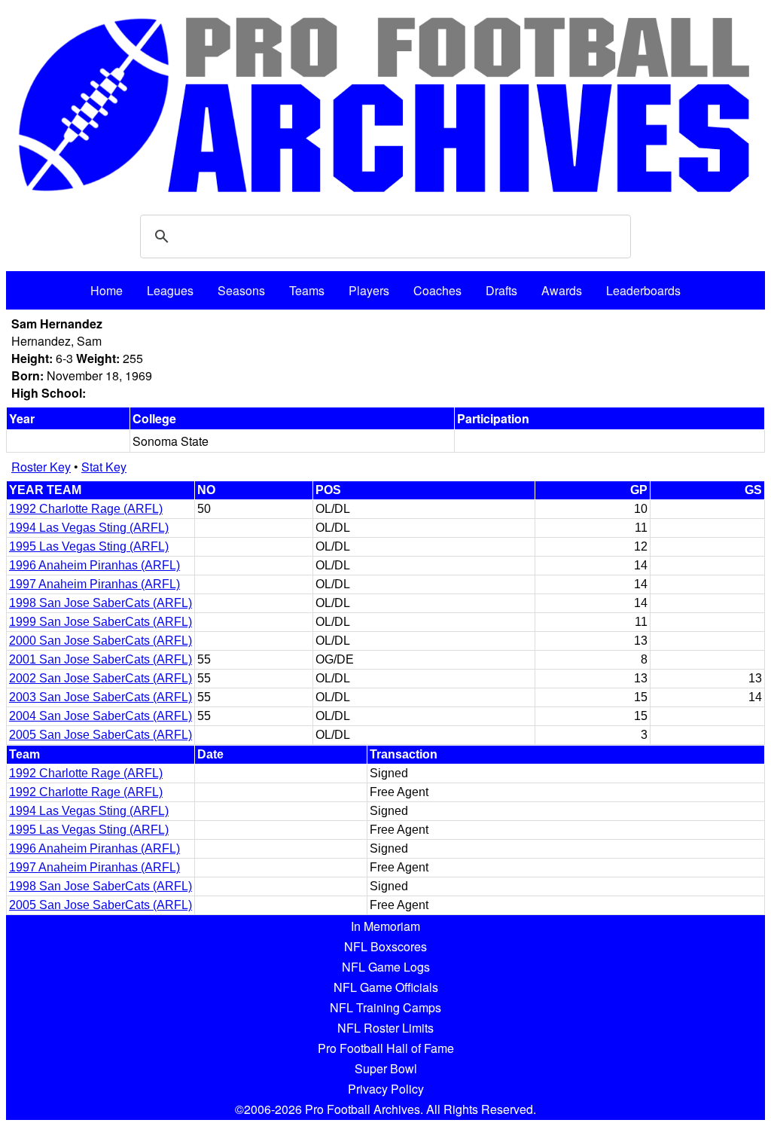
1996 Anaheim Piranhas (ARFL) (94, 565)
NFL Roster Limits (385, 1027)
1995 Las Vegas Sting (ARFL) (89, 546)
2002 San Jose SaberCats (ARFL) (100, 678)
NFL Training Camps (385, 1007)
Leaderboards (643, 290)
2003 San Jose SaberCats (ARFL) (100, 697)
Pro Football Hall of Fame (386, 1048)
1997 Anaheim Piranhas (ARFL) (94, 584)
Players (369, 290)
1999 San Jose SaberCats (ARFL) (100, 621)
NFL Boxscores (385, 946)
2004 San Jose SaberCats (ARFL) (100, 715)
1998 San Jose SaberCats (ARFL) (100, 603)
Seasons (241, 290)
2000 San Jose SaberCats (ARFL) (100, 640)
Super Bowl (386, 1068)
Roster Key (41, 466)
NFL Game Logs (386, 966)
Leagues (170, 290)
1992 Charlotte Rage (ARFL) (86, 508)
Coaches (437, 290)
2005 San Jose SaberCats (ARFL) (100, 734)
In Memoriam (385, 926)
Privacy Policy (386, 1088)
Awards (561, 290)
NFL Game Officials (386, 987)
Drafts (501, 290)
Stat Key (103, 466)
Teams (307, 290)
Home (106, 290)
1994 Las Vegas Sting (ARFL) (89, 527)
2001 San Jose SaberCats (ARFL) (100, 659)
